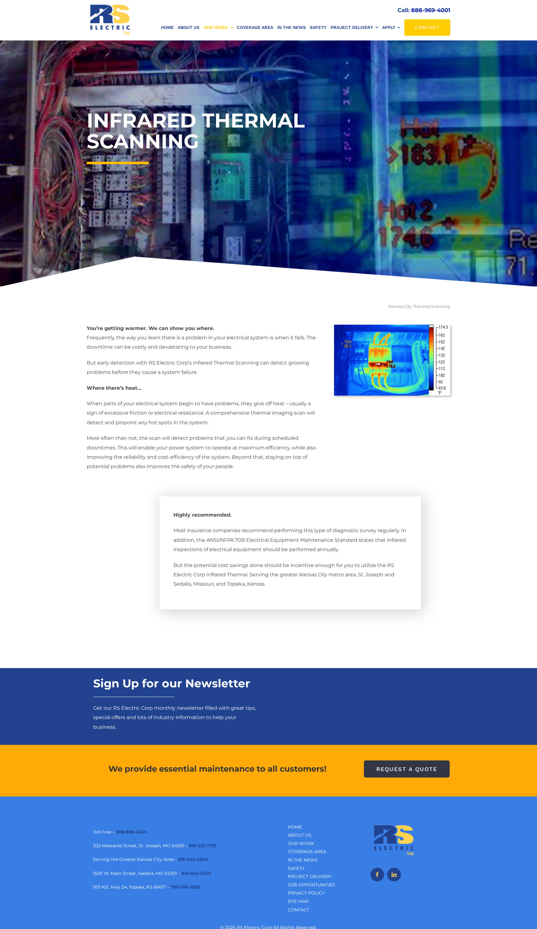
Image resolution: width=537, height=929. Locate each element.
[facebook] (377, 874)
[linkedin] (394, 874)
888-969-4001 (430, 10)
